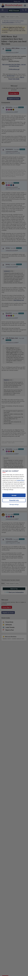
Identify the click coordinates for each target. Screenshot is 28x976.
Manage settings (14, 504)
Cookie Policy (20, 480)
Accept (14, 495)
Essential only (14, 500)
